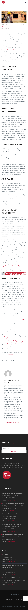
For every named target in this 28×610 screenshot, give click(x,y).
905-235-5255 (11, 574)
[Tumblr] (8, 360)
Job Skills (10, 313)
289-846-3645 (11, 584)
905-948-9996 (11, 531)
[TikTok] (18, 594)
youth (17, 315)
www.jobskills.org (9, 354)
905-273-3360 (11, 510)
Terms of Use (14, 601)
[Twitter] (4, 360)
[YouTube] (16, 594)
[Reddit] (13, 360)
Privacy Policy (18, 599)
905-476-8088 (11, 520)
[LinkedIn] (11, 360)
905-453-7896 (11, 500)
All (2, 26)
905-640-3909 (11, 541)
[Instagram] (15, 594)
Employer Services (12, 50)
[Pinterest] (6, 360)
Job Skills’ (4, 309)
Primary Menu (25, 2)
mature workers (13, 317)
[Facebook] (2, 360)
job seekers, (6, 315)
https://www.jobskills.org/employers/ (12, 266)
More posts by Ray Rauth (13, 422)
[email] (14, 448)
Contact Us (9, 599)
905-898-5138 (11, 561)
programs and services (11, 337)
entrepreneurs (14, 319)
